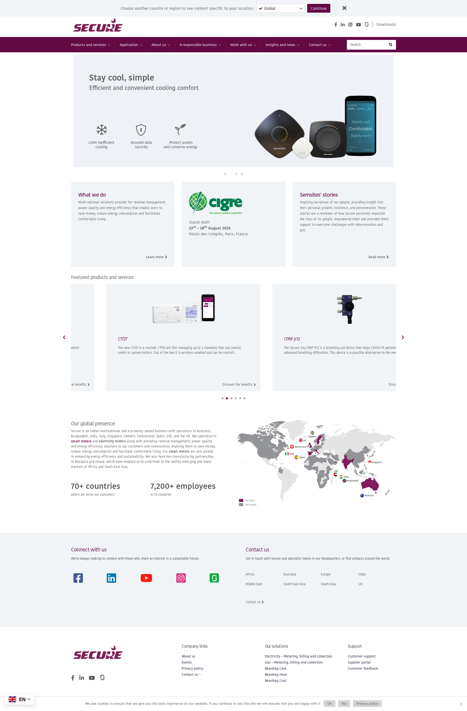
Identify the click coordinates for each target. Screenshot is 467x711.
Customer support (362, 656)
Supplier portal (359, 662)
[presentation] (76, 112)
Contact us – (191, 674)
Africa (250, 574)
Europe (326, 574)
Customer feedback (363, 668)
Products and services (88, 44)
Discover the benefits (205, 384)
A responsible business (198, 44)
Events (187, 662)
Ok (329, 703)
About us (159, 44)
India (362, 574)
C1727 (89, 339)
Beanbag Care (276, 668)
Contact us (318, 44)
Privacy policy (192, 668)
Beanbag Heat (276, 674)
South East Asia (294, 584)
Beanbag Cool (275, 680)
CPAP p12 (259, 339)
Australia (289, 574)
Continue (319, 8)
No (344, 703)
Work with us (241, 44)
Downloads (386, 24)
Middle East (254, 584)
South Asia (328, 584)
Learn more (155, 257)
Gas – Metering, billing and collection (294, 662)
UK (361, 584)
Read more (376, 257)
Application (129, 44)
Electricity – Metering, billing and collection (298, 656)
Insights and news (280, 44)
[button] (225, 173)
